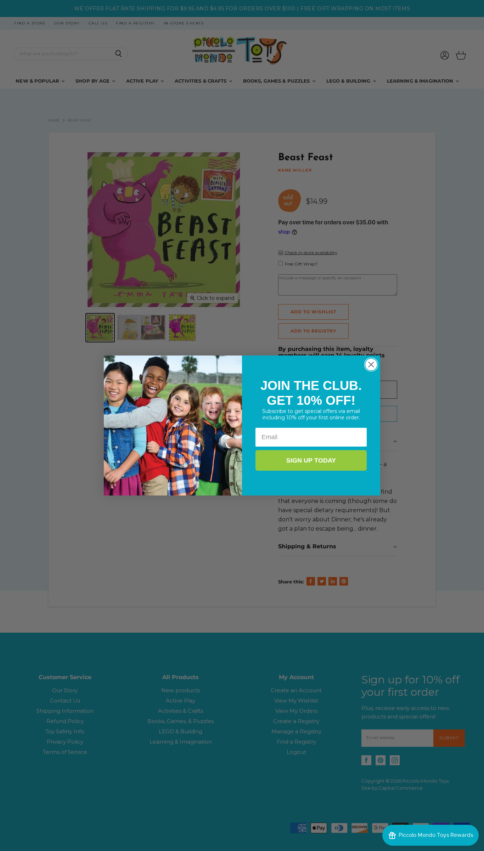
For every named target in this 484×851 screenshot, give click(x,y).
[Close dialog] (371, 364)
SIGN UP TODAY (311, 460)
